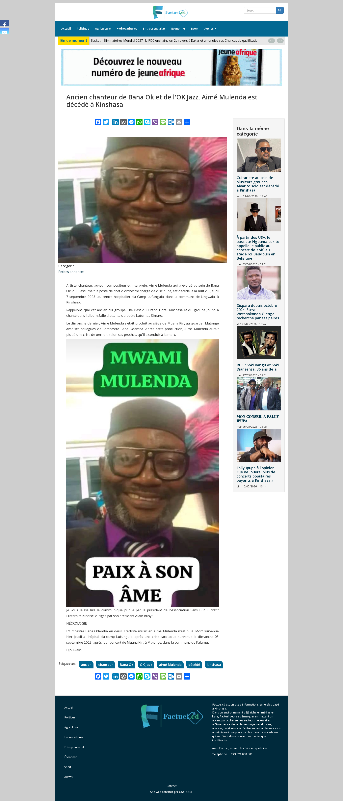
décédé (194, 664)
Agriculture (103, 28)
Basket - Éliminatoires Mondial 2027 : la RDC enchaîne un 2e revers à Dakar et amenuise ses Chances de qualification (175, 40)
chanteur (105, 664)
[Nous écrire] (4, 31)
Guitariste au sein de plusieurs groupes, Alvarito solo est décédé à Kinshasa (258, 184)
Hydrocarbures (127, 28)
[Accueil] (171, 12)
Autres (209, 28)
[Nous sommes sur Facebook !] (4, 23)
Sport (194, 28)
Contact (172, 786)
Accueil (66, 28)
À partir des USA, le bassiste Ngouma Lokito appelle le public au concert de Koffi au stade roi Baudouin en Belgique (258, 248)
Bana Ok (126, 664)
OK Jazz (146, 664)
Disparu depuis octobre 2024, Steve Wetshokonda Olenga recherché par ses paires (258, 311)
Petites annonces (71, 271)
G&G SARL (186, 792)
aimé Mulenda (170, 664)
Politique (83, 28)
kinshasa (214, 664)
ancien (86, 664)
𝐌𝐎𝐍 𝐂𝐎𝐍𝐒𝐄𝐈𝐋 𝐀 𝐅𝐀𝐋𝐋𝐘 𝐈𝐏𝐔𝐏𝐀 (258, 418)
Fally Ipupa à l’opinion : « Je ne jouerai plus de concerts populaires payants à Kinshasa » (256, 474)
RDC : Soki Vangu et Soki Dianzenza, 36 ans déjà (258, 367)
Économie (178, 28)
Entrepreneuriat (154, 28)
